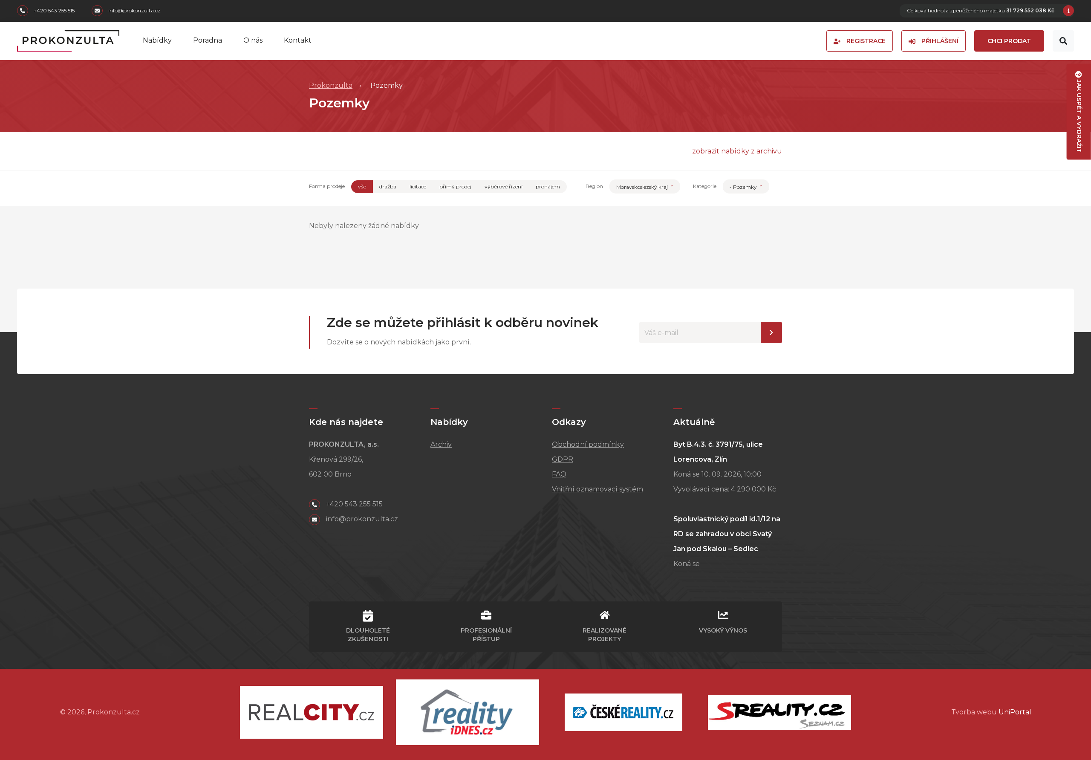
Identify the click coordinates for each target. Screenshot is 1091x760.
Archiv (441, 444)
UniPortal (1015, 712)
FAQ (559, 474)
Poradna (207, 40)
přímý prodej (455, 186)
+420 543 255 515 (53, 11)
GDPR (562, 459)
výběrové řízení (503, 186)
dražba (387, 186)
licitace (418, 186)
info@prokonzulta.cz (134, 11)
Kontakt (298, 40)
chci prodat (1009, 41)
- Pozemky (744, 187)
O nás (253, 40)
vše (362, 186)
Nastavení (771, 332)
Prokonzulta (330, 85)
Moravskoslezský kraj (642, 187)
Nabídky (157, 40)
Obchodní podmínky (588, 444)
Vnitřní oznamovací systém (597, 489)
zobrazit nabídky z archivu (737, 151)
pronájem (548, 186)
